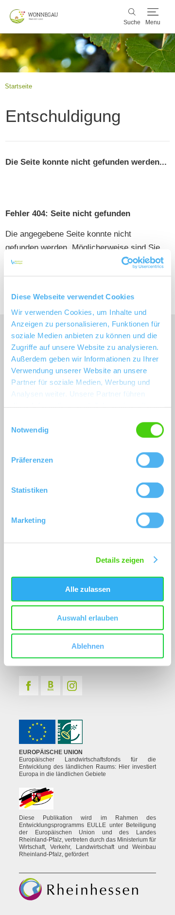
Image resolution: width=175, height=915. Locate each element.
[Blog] (50, 685)
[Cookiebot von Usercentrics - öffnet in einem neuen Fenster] (123, 262)
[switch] (150, 460)
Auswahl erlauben (87, 617)
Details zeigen (120, 559)
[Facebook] (28, 685)
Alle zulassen (87, 589)
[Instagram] (72, 685)
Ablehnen (87, 646)
